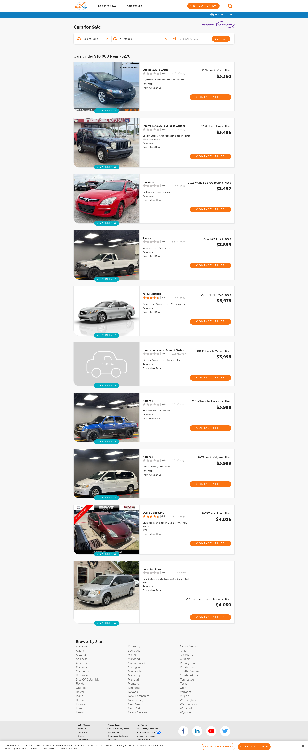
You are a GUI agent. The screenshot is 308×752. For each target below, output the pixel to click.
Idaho (79, 696)
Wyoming (186, 712)
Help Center (112, 740)
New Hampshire (138, 696)
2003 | (211, 401)
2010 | (208, 599)
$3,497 (223, 189)
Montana (134, 683)
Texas (183, 683)
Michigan (134, 667)
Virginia (184, 696)
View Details (107, 111)
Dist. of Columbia (87, 679)
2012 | (209, 183)
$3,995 (224, 357)
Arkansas (81, 659)
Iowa (79, 708)
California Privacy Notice (118, 729)
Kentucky (134, 646)
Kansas (80, 712)
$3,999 (223, 463)
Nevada (133, 692)
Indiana (81, 704)
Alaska (80, 650)
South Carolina (189, 671)
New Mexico (136, 704)
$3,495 (223, 132)
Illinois (80, 700)
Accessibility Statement (147, 729)
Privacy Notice (113, 725)
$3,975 (224, 301)
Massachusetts (137, 663)
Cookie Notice (143, 740)
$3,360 (223, 76)
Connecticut (84, 671)
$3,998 (223, 407)
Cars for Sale (135, 6)
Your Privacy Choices (146, 733)
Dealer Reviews (107, 6)
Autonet (148, 238)
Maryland (134, 659)
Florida (80, 683)
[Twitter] (225, 731)
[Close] (302, 745)
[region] (154, 746)
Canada (86, 725)
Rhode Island (188, 667)
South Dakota (189, 675)
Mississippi (135, 675)
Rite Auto (148, 182)
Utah (183, 687)
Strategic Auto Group (155, 70)
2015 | (213, 351)
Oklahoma (186, 654)
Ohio (183, 650)
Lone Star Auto (152, 569)
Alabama (81, 646)
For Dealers (142, 725)
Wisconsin (186, 708)
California (82, 663)
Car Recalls (83, 740)
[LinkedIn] (197, 731)
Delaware (82, 675)
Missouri (133, 679)
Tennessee (187, 679)
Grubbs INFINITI (152, 294)
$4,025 (223, 519)
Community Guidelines (117, 736)
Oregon (185, 659)
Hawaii (80, 692)
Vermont (185, 692)
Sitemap (81, 736)
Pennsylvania (188, 663)
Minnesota (135, 671)
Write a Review (203, 6)
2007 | (217, 239)
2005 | (216, 513)
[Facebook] (183, 731)
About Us (82, 729)
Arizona (81, 654)
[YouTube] (211, 731)
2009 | (216, 70)
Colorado (82, 667)
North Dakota (189, 646)
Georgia (81, 687)
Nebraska (134, 687)
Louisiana (134, 650)
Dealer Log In (223, 15)
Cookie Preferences (146, 736)
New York (134, 708)
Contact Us (83, 733)
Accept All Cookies (254, 747)
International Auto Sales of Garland (164, 126)
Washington (188, 700)
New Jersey (135, 700)
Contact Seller (210, 97)
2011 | (216, 295)
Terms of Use (113, 733)
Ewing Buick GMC (153, 513)
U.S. (80, 725)
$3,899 (223, 245)
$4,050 (223, 605)
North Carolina (137, 712)
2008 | (216, 126)
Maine (132, 654)
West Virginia (188, 704)
